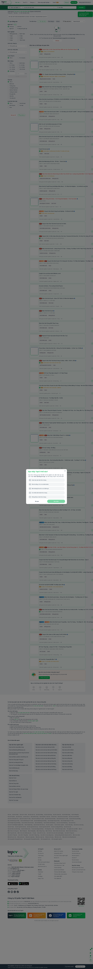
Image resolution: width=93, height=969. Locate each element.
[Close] (65, 471)
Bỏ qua (37, 501)
